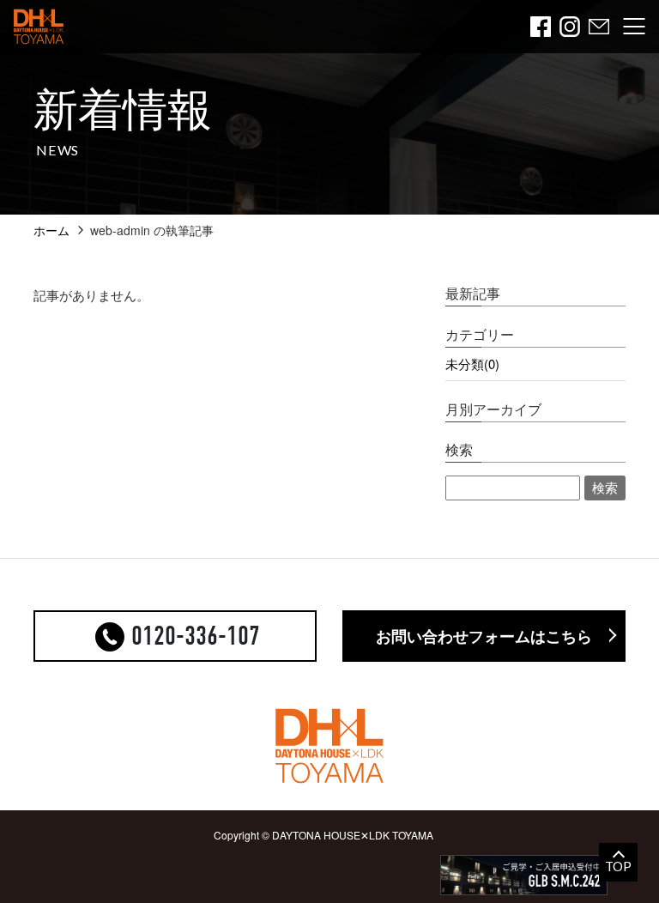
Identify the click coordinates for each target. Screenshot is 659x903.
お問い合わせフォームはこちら (484, 636)
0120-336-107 (195, 636)
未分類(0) (472, 364)
